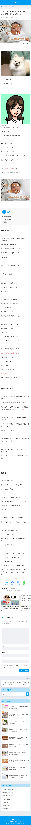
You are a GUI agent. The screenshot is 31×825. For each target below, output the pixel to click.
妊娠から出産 (6, 796)
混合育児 (5, 805)
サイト (3, 659)
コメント (4, 627)
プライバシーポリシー (15, 821)
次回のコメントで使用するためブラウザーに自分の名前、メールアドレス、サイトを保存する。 (16, 666)
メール (4, 652)
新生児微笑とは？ (8, 216)
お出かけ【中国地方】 (9, 789)
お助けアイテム (7, 792)
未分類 (5, 802)
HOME (16, 819)
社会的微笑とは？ (8, 219)
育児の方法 (6, 808)
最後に (5, 222)
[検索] (27, 694)
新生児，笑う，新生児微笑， (14, 591)
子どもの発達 (12, 588)
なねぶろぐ (16, 2)
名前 (3, 646)
